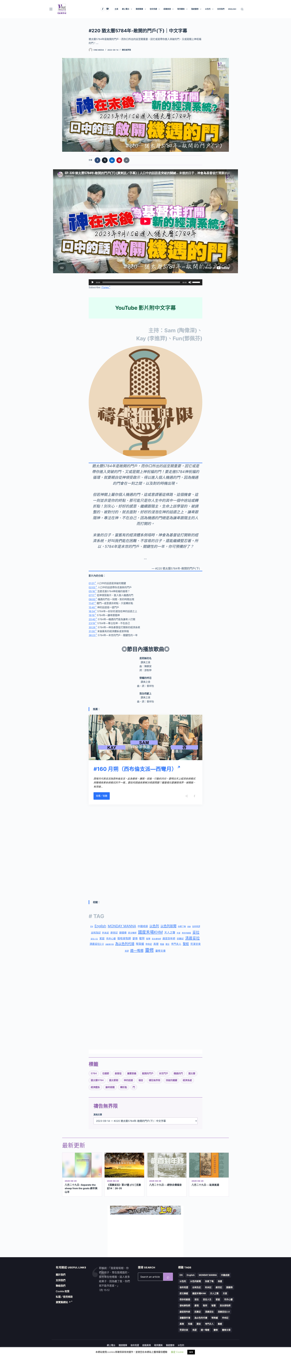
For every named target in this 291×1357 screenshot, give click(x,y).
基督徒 (118, 1073)
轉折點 (123, 1087)
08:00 (92, 599)
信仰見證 (153, 9)
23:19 (92, 623)
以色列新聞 (168, 926)
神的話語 (128, 1080)
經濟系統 (187, 1080)
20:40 (92, 619)
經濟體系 (95, 1087)
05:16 (92, 591)
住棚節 (105, 1073)
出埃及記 (96, 932)
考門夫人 (176, 944)
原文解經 (132, 933)
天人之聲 (169, 932)
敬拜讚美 (181, 9)
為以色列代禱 (124, 944)
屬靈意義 (131, 1073)
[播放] (92, 282)
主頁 (116, 9)
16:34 (92, 611)
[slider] (196, 282)
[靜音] (189, 282)
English (100, 926)
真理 (156, 944)
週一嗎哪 (137, 950)
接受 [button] (191, 1352)
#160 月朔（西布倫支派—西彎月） (135, 769)
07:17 (91, 595)
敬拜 (142, 938)
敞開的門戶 (147, 1073)
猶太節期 (113, 1080)
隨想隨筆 (139, 9)
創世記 (114, 932)
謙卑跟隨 (110, 1087)
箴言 (167, 944)
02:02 (92, 587)
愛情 (135, 938)
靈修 (149, 950)
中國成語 (143, 926)
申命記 (149, 944)
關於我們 (60, 1274)
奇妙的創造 (186, 933)
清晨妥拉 (192, 938)
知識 (162, 944)
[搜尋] (242, 9)
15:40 (92, 607)
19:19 (91, 615)
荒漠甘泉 (195, 944)
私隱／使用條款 (64, 1296)
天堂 (178, 933)
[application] (145, 282)
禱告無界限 (126, 50)
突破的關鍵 (171, 1080)
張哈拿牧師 (124, 938)
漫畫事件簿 (109, 944)
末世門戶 (163, 1073)
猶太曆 (191, 1073)
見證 (127, 951)
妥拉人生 (94, 939)
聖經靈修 (195, 9)
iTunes (105, 287)
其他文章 (98, 1114)
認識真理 (167, 9)
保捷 (189, 927)
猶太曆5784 (97, 1080)
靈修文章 (160, 950)
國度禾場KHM (150, 932)
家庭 (102, 938)
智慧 (148, 938)
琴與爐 (140, 944)
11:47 (91, 603)
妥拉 (195, 932)
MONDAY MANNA (122, 926)
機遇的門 (178, 1073)
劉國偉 (123, 932)
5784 (94, 1073)
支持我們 (220, 9)
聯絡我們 (60, 1285)
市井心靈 (111, 938)
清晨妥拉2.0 (97, 944)
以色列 (208, 9)
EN (91, 926)
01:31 (91, 583)
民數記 (180, 938)
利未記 (105, 932)
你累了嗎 (182, 926)
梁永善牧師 (156, 939)
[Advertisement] (145, 829)
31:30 (92, 631)
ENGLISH (232, 9)
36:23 (92, 635)
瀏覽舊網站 (63, 1302)
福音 (141, 1080)
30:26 (92, 627)
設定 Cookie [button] (177, 1351)
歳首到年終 (168, 938)
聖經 (186, 944)
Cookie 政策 (62, 1291)
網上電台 (125, 9)
